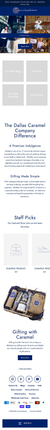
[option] (25, 34)
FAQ (39, 385)
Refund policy (20, 394)
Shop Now (25, 357)
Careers (32, 394)
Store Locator (16, 389)
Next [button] (44, 30)
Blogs (22, 385)
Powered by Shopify (35, 411)
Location (31, 385)
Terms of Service (32, 389)
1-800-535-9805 (25, 369)
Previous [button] (6, 30)
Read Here (25, 46)
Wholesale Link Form (20, 398)
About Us (35, 398)
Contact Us (13, 385)
